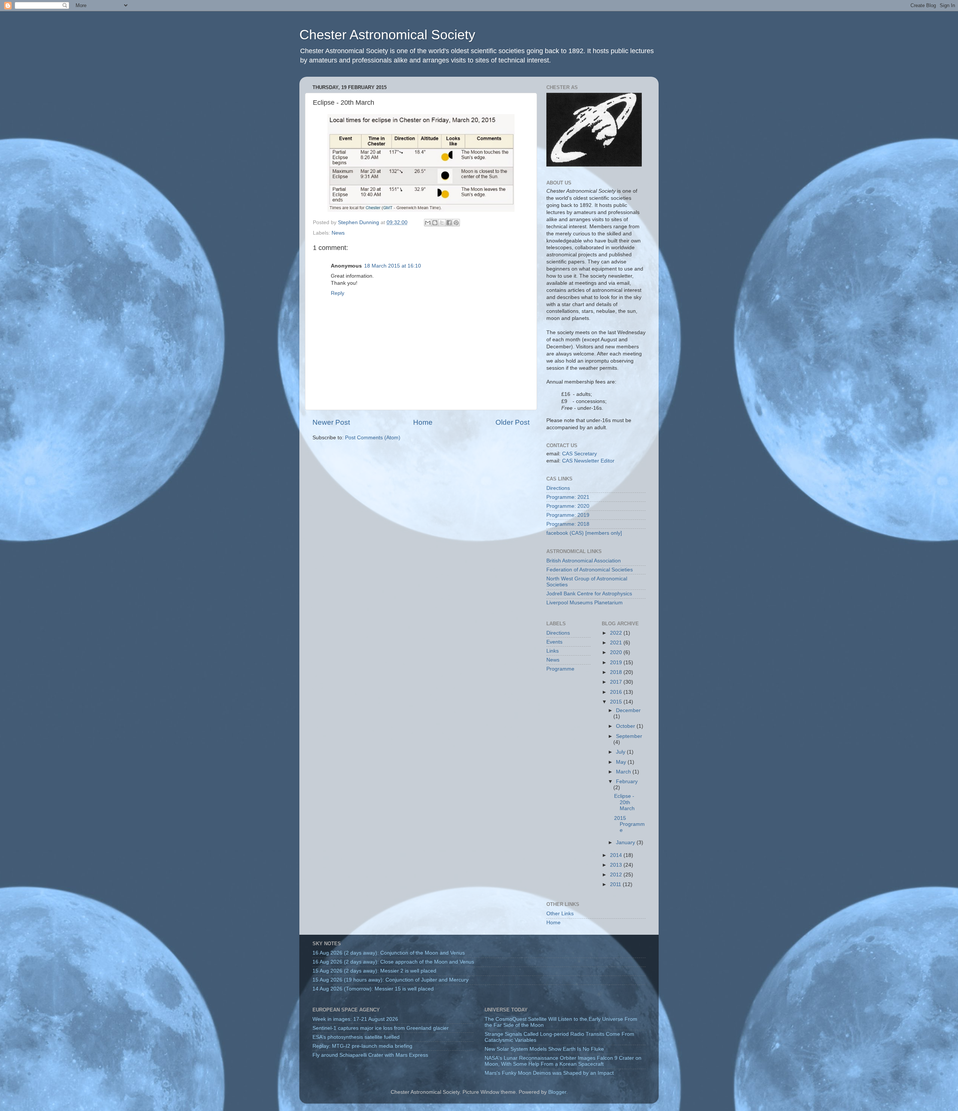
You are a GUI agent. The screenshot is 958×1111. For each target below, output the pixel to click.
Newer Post (331, 422)
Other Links (560, 913)
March (624, 772)
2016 (616, 692)
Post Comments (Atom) (372, 437)
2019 (616, 662)
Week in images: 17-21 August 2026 (355, 1019)
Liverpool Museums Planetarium (584, 602)
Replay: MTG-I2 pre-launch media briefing (362, 1046)
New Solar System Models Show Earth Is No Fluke (544, 1049)
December (628, 710)
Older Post (512, 422)
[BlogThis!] (435, 222)
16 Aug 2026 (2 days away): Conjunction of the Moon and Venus (388, 953)
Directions (558, 488)
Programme (560, 669)
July (621, 752)
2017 (616, 682)
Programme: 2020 (567, 506)
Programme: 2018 (567, 524)
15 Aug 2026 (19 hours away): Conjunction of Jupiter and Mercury (390, 980)
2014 (616, 855)
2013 (616, 865)
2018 (616, 672)
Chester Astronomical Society (387, 34)
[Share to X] (442, 222)
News (338, 233)
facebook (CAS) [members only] (584, 533)
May (622, 762)
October (626, 726)
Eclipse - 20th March (624, 802)
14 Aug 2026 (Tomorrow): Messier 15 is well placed (373, 989)
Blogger (557, 1092)
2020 (616, 652)
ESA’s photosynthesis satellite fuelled (356, 1037)
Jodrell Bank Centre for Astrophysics (589, 593)
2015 (616, 702)
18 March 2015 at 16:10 (392, 266)
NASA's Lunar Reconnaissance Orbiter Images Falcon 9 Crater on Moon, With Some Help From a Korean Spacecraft (563, 1061)
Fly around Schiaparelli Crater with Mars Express (370, 1055)
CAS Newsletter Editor (588, 461)
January (626, 842)
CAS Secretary (579, 454)
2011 (616, 884)
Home (423, 422)
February (627, 781)
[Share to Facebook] (449, 222)
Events (554, 642)
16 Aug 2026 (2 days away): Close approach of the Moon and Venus (393, 962)
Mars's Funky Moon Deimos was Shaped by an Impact (549, 1073)
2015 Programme (629, 824)
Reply (337, 293)
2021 (616, 642)
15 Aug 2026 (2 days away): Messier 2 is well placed (374, 971)
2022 (616, 633)
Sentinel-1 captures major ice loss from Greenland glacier (380, 1028)
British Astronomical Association (583, 561)
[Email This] (427, 222)
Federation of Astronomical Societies (589, 570)
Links (552, 651)
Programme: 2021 (567, 497)
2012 (616, 874)
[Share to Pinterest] (456, 222)
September (629, 736)
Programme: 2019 (567, 515)
